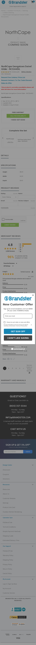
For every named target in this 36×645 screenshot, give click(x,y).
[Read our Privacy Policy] (31, 325)
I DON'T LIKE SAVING (18, 338)
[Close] (33, 295)
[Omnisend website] (18, 348)
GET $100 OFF (18, 331)
